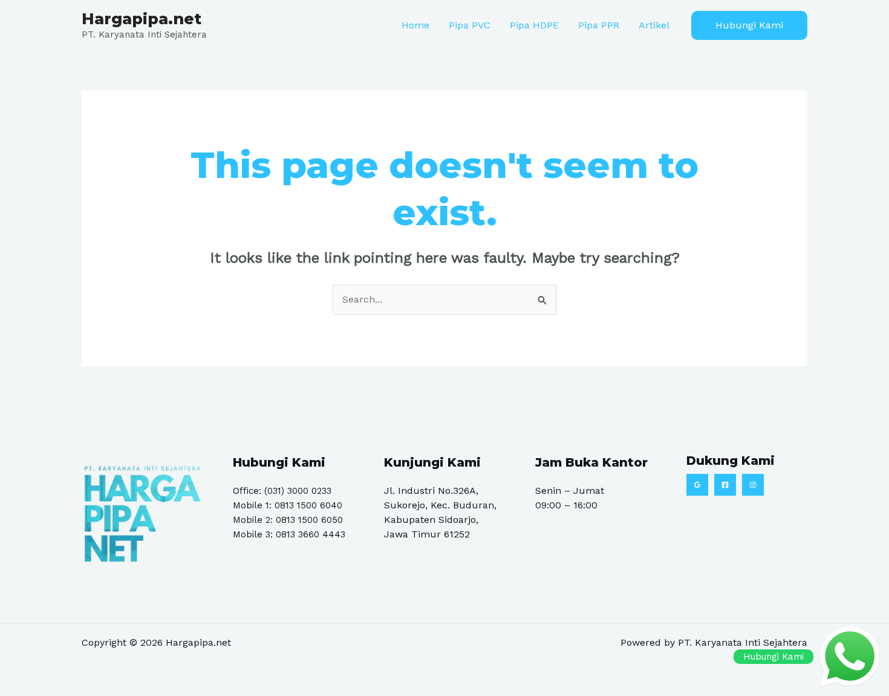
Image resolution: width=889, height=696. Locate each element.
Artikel (654, 25)
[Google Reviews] (697, 485)
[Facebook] (725, 485)
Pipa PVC (469, 25)
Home (415, 25)
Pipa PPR (598, 25)
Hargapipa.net (141, 19)
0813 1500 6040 (308, 505)
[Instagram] (753, 485)
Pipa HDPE (534, 25)
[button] (749, 25)
